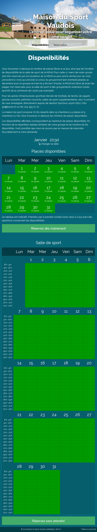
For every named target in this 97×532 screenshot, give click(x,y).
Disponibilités (40, 45)
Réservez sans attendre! (48, 520)
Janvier (41, 139)
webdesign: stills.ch (53, 529)
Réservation (60, 45)
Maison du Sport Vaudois (60, 21)
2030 (54, 139)
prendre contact (53, 217)
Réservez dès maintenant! (48, 228)
